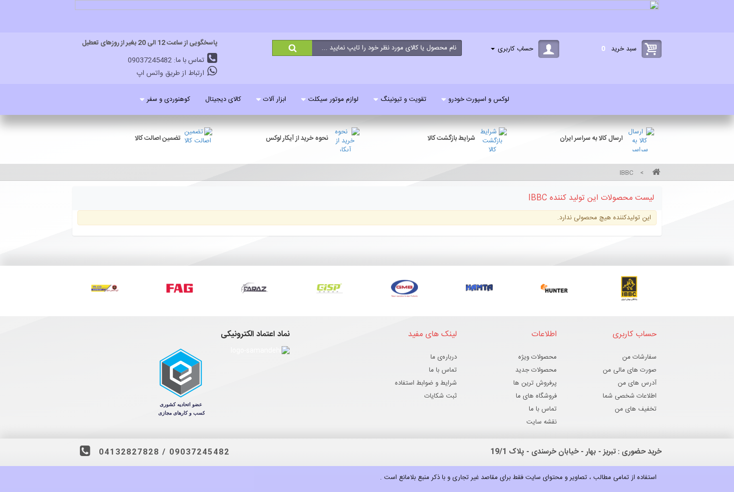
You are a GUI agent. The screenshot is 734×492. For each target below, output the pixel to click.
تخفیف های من (636, 409)
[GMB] (404, 288)
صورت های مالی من (630, 370)
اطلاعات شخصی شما (630, 396)
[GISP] (330, 288)
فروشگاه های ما (536, 396)
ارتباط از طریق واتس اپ (171, 73)
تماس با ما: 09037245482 (167, 60)
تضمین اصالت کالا (158, 138)
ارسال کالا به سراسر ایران (591, 138)
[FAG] (180, 288)
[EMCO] (105, 288)
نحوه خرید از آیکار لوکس (297, 138)
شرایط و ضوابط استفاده (426, 383)
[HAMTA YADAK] (479, 288)
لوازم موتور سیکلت (333, 99)
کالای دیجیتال (223, 99)
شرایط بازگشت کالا (451, 138)
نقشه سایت (541, 422)
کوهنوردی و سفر (168, 99)
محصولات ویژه (537, 357)
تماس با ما (543, 409)
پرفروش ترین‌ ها (535, 383)
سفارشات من (639, 357)
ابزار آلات (274, 99)
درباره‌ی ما (443, 357)
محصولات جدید (536, 370)
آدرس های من (637, 383)
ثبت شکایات (440, 396)
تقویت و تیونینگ (403, 99)
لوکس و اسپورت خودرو (478, 99)
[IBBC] (629, 288)
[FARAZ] (255, 288)
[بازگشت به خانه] (654, 173)
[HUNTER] (554, 288)
